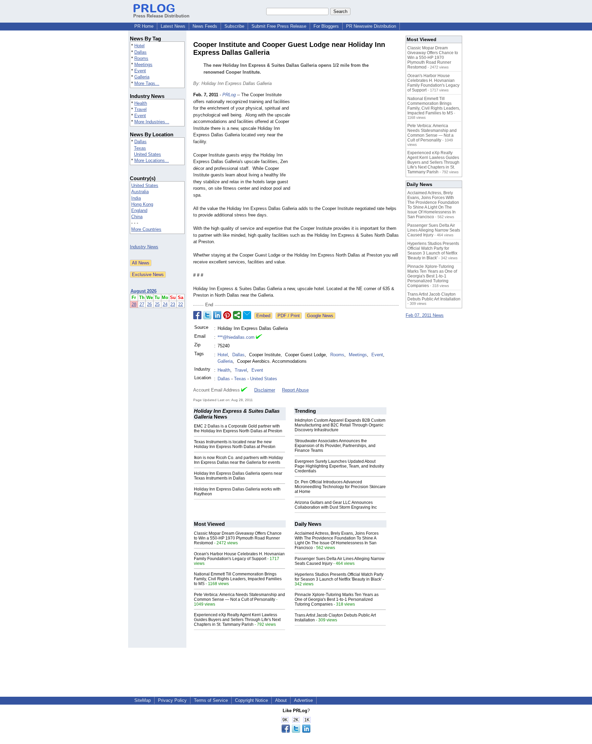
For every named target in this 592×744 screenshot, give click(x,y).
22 (180, 304)
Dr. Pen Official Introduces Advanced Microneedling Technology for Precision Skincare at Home (340, 487)
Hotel (139, 45)
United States (147, 154)
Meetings (143, 64)
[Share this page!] (296, 731)
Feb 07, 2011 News (425, 315)
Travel (140, 109)
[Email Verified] (259, 337)
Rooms (141, 58)
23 (172, 304)
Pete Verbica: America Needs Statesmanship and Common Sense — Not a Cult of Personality (239, 597)
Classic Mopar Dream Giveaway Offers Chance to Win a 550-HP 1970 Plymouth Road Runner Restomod (238, 538)
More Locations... (151, 160)
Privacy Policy (172, 700)
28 (134, 304)
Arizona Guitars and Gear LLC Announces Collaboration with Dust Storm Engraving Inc (336, 505)
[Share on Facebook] (197, 315)
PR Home (143, 26)
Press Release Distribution (161, 15)
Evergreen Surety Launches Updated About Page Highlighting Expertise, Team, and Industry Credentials (339, 466)
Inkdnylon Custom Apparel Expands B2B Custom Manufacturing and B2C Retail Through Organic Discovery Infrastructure (340, 425)
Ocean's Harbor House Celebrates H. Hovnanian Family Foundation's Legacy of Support (239, 556)
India (136, 198)
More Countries (146, 229)
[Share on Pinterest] (227, 315)
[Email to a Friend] (247, 315)
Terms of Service (211, 700)
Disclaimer (264, 390)
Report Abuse (295, 390)
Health (140, 103)
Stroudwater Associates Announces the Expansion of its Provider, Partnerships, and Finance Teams (335, 445)
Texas (140, 148)
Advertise (303, 700)
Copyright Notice (251, 700)
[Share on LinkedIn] (217, 315)
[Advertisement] (347, 142)
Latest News (173, 26)
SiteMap (142, 700)
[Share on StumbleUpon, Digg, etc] (237, 315)
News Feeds (205, 26)
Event (140, 70)
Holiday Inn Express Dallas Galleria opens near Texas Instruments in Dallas (238, 476)
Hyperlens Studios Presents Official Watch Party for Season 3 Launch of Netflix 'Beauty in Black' (339, 577)
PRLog (229, 94)
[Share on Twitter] (207, 315)
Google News (320, 315)
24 (165, 304)
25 (157, 304)
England (139, 210)
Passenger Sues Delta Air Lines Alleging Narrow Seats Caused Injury (433, 230)
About (281, 700)
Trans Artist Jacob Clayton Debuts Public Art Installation (433, 296)
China (137, 216)
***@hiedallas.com (236, 337)
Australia (140, 191)
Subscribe (234, 26)
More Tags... (146, 83)
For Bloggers (326, 26)
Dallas (140, 52)
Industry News (144, 246)
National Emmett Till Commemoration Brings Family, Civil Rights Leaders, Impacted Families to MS (238, 579)
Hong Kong (142, 204)
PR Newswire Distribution (371, 26)
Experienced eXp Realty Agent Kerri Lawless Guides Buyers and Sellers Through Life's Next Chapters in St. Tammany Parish (237, 619)
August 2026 (144, 291)
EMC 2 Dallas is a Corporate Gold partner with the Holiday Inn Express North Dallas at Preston (238, 428)
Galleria (141, 76)
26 (149, 304)
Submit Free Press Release (278, 26)
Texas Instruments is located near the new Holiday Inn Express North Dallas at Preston (234, 444)
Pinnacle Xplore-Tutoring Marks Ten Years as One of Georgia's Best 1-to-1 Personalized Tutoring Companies (337, 599)
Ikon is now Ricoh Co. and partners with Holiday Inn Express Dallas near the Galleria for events (238, 460)
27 (141, 304)
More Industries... (151, 121)
